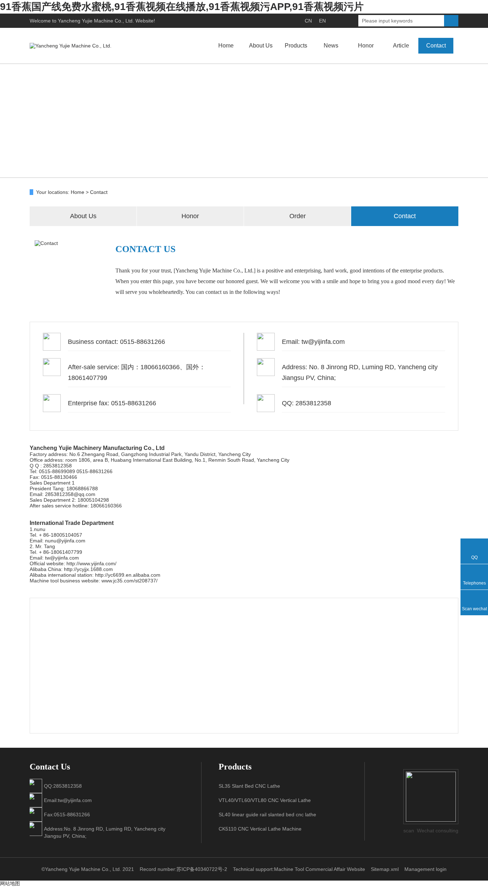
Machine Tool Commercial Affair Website (319, 869)
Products (296, 45)
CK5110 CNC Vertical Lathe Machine (260, 829)
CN (308, 21)
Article (401, 45)
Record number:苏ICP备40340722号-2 (183, 869)
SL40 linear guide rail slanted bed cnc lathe (267, 814)
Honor (366, 45)
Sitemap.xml (385, 869)
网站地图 (10, 883)
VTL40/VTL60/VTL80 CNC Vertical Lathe (265, 800)
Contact (436, 45)
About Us (261, 45)
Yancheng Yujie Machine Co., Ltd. (96, 21)
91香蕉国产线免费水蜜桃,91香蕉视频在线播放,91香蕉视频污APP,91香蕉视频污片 (182, 6)
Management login (425, 869)
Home (226, 45)
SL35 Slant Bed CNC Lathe (249, 786)
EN (322, 21)
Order (297, 216)
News (331, 45)
